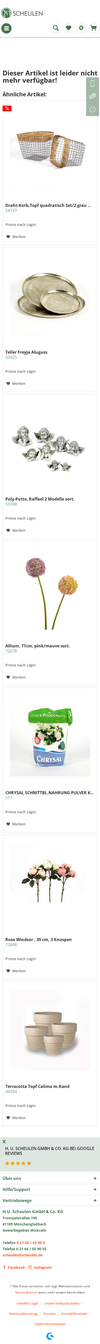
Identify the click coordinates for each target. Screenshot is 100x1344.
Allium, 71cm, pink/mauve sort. (37, 648)
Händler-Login (27, 1303)
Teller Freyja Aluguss (26, 355)
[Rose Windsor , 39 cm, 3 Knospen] (50, 883)
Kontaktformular (74, 1313)
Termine (49, 1313)
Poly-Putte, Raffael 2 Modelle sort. (40, 501)
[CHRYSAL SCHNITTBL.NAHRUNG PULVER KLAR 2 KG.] (50, 736)
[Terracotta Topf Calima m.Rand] (50, 1030)
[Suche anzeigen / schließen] (56, 28)
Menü (6, 28)
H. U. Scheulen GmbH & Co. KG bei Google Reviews (49, 1151)
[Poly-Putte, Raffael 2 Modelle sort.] (50, 442)
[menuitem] (6, 28)
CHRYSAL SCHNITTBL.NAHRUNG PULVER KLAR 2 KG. (50, 795)
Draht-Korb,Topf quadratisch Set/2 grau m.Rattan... (50, 208)
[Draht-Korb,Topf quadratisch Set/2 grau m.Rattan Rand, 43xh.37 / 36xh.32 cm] (50, 149)
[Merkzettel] (68, 28)
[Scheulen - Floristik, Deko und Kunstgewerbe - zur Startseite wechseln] (23, 13)
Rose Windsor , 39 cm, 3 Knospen (38, 942)
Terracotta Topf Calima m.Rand (37, 1089)
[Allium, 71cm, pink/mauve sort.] (50, 589)
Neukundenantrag (23, 1313)
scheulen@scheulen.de (23, 1255)
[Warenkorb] (93, 28)
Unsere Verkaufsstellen (61, 1303)
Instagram (43, 1267)
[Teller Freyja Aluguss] (50, 296)
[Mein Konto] (81, 28)
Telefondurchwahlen (50, 1324)
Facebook (16, 1267)
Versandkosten (26, 1292)
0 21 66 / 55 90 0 (31, 1242)
